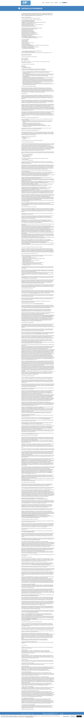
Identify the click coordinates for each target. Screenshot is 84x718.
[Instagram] (65, 2)
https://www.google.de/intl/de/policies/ (42, 498)
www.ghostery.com (34, 618)
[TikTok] (64, 2)
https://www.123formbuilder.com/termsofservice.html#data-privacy (41, 564)
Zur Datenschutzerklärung (29, 716)
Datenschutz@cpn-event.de (27, 67)
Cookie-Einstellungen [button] (66, 716)
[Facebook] (66, 2)
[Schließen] (82, 716)
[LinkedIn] (62, 2)
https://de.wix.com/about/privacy (39, 303)
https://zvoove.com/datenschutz (46, 418)
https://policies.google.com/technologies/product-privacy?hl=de (29, 595)
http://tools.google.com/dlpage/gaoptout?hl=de (28, 515)
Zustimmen (79, 716)
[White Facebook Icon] (60, 713)
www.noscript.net (28, 618)
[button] (52, 2)
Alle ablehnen (73, 716)
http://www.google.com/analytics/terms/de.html (27, 498)
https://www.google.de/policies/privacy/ (29, 531)
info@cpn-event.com (45, 713)
